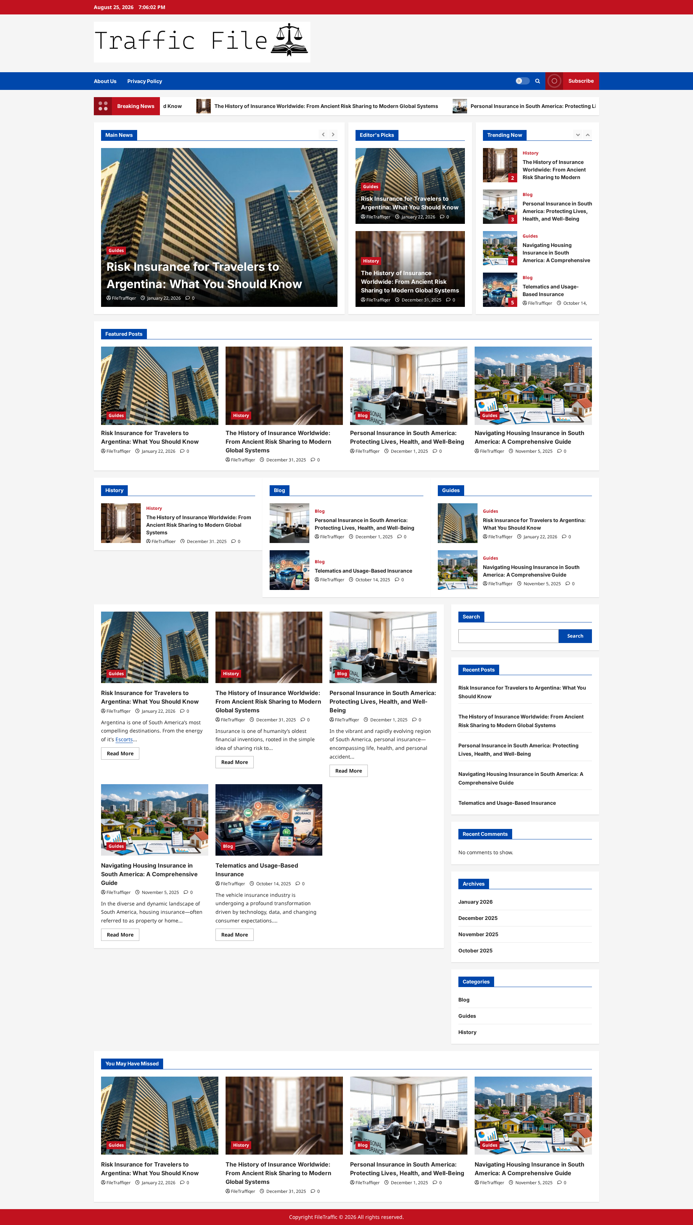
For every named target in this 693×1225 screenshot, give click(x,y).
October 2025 (475, 950)
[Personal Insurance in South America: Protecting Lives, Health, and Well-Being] (408, 386)
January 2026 (475, 902)
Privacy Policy (144, 81)
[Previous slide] (323, 134)
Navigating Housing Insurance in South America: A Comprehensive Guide (500, 248)
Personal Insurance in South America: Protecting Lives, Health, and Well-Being (491, 106)
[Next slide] (332, 134)
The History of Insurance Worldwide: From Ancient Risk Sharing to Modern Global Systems (249, 106)
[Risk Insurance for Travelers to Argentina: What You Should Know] (159, 386)
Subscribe (581, 81)
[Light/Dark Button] (522, 80)
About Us (105, 81)
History (117, 233)
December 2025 (478, 918)
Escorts (124, 739)
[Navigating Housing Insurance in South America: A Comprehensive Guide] (533, 386)
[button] (537, 81)
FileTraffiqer (124, 298)
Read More (123, 755)
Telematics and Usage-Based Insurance (500, 290)
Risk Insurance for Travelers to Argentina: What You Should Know (458, 523)
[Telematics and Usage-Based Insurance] (269, 820)
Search (471, 616)
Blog (528, 194)
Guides (370, 186)
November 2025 (478, 934)
